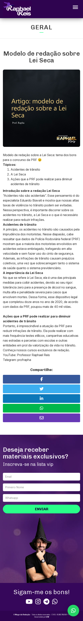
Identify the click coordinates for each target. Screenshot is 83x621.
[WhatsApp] (55, 601)
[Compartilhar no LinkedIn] (41, 398)
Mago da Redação (22, 615)
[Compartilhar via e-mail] (41, 417)
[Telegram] (46, 601)
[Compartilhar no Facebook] (41, 379)
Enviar (41, 509)
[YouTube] (29, 601)
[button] (73, 610)
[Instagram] (38, 601)
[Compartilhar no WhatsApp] (41, 408)
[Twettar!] (41, 389)
